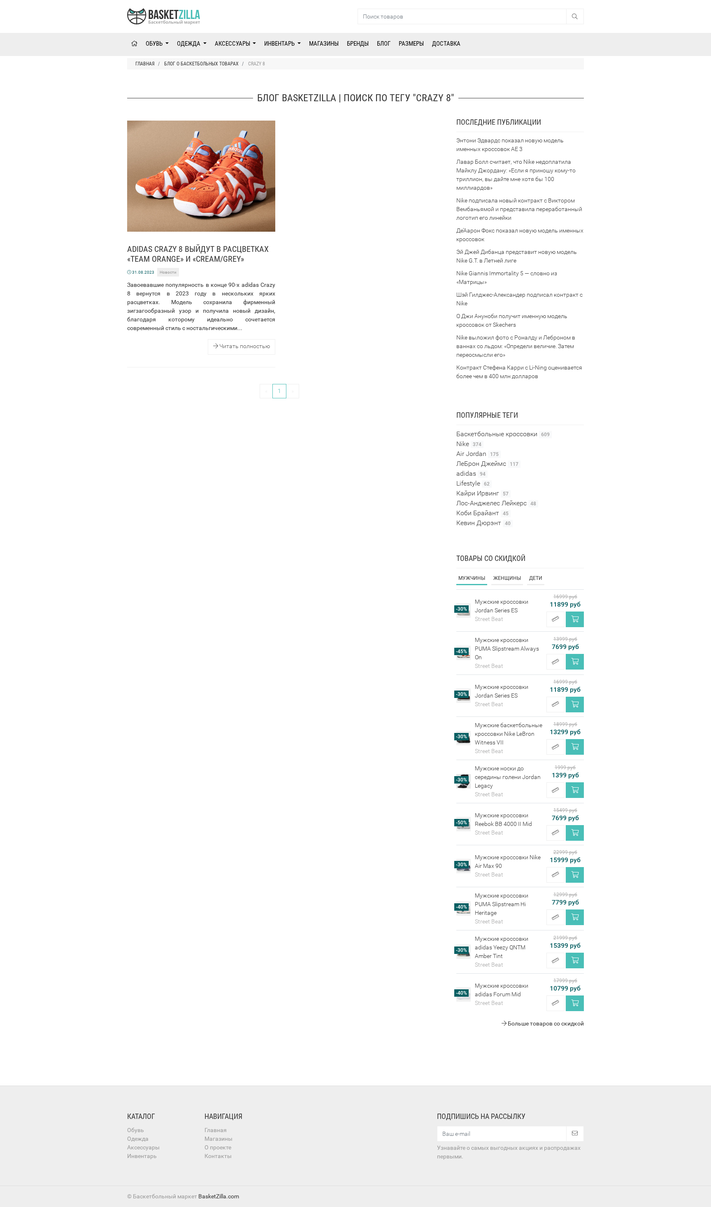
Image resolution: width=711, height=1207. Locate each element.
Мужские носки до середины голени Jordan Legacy (508, 777)
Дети (535, 578)
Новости (168, 272)
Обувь (155, 43)
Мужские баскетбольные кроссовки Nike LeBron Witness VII (508, 734)
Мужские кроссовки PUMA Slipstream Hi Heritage (501, 904)
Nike (468, 444)
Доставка (446, 43)
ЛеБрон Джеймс (487, 463)
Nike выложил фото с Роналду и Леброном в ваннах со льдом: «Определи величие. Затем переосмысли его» (515, 346)
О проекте (217, 1147)
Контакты (218, 1156)
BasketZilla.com (218, 1196)
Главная (215, 1130)
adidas (471, 473)
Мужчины (471, 578)
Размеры (411, 43)
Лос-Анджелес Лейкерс (496, 503)
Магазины (324, 43)
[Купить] (575, 619)
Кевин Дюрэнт (483, 523)
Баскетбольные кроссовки (503, 434)
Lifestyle (473, 483)
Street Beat (489, 619)
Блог (383, 43)
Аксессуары (233, 43)
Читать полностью (244, 346)
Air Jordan (477, 454)
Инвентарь (280, 43)
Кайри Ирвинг (482, 493)
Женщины (507, 578)
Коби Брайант (482, 513)
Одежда (189, 43)
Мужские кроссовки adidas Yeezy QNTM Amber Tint (501, 947)
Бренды (358, 43)
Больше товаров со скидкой (545, 1023)
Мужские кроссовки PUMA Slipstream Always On (507, 648)
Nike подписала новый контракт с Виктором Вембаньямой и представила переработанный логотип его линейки (519, 209)
